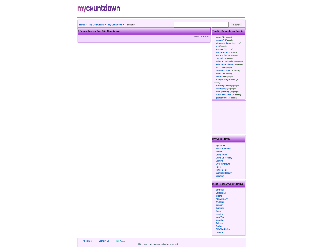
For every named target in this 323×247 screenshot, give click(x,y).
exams (219, 196)
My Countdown (96, 25)
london (219, 73)
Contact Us (104, 241)
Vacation (220, 176)
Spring (219, 226)
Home (82, 25)
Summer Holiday (224, 173)
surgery (219, 49)
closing (219, 40)
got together (221, 98)
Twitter (122, 241)
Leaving (219, 161)
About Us (87, 241)
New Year (220, 217)
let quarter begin (223, 43)
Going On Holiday (224, 158)
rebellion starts (223, 70)
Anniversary (222, 199)
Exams (219, 152)
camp (218, 37)
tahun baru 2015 (223, 95)
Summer (220, 208)
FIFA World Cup (223, 229)
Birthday (220, 190)
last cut (219, 67)
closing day (221, 89)
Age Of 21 (220, 145)
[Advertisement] (229, 117)
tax (217, 46)
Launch (219, 232)
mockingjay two (223, 85)
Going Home (221, 155)
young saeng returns (226, 79)
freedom (220, 76)
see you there (222, 55)
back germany (222, 92)
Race (218, 167)
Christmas (221, 193)
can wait (220, 58)
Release (220, 223)
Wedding (220, 202)
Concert (219, 205)
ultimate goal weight (225, 61)
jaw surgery (221, 52)
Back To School (223, 149)
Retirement (221, 170)
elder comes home (225, 64)
